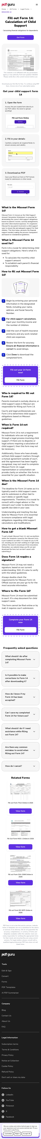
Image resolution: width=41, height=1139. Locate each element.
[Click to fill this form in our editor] (20, 55)
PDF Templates (8, 987)
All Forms (13, 9)
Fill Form (20, 380)
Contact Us (6, 1015)
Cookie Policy (14, 1130)
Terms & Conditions (10, 1049)
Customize (8, 1134)
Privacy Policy (7, 1055)
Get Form (20, 37)
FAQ (3, 1026)
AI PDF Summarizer (10, 993)
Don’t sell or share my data (13, 1077)
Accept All (26, 1134)
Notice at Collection (10, 1060)
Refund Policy (8, 1071)
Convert (5, 976)
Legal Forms (24, 9)
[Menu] (36, 4)
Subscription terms (10, 1044)
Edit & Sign (6, 970)
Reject (17, 1134)
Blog (4, 1010)
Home (4, 9)
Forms (4, 981)
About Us (6, 1021)
